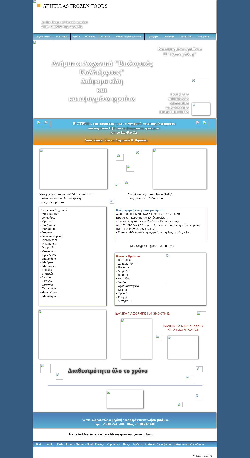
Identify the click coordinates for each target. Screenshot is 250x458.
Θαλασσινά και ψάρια (158, 444)
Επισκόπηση (62, 36)
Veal (49, 444)
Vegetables (113, 444)
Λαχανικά (105, 36)
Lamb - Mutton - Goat (79, 444)
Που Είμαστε (203, 36)
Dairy (126, 444)
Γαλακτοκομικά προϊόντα (189, 444)
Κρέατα (137, 444)
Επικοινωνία (185, 36)
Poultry (99, 444)
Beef (38, 444)
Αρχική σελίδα (43, 36)
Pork (60, 444)
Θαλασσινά (90, 36)
